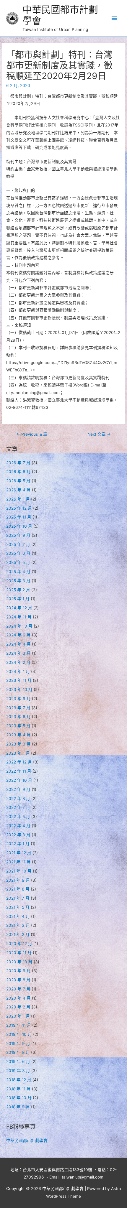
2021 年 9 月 (18, 880)
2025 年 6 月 (18, 553)
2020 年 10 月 (19, 962)
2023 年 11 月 (19, 680)
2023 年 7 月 (18, 707)
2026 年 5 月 (18, 480)
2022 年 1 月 (18, 843)
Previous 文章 (31, 434)
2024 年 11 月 (19, 617)
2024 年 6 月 (18, 635)
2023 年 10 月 (19, 689)
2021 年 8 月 (18, 889)
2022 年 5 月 (18, 816)
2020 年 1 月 (18, 1016)
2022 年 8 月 (18, 798)
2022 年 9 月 (18, 789)
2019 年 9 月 (18, 1043)
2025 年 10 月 (19, 526)
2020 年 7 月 (18, 989)
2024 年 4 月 (18, 644)
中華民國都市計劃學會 (60, 15)
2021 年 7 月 (18, 898)
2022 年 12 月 (19, 762)
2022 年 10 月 (19, 780)
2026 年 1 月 (18, 499)
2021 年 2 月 (18, 934)
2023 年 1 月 (18, 753)
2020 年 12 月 (19, 943)
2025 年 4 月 (18, 571)
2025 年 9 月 (18, 535)
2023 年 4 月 (18, 735)
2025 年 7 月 (18, 544)
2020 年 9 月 (18, 970)
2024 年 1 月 (18, 671)
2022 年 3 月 (18, 834)
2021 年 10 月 (19, 871)
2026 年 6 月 (18, 471)
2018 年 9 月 (18, 1107)
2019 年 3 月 (18, 1070)
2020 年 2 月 (18, 1007)
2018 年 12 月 (18, 1079)
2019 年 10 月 (19, 1034)
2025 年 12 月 (19, 508)
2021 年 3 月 (18, 925)
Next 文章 (99, 434)
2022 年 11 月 (18, 771)
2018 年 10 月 (19, 1097)
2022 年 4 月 (18, 825)
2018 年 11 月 (18, 1089)
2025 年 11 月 (18, 517)
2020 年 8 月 (18, 979)
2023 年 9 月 (18, 698)
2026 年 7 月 (18, 462)
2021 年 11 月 (18, 862)
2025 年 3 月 (18, 580)
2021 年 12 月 (18, 852)
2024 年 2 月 (18, 662)
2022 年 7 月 (18, 807)
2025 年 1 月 (18, 598)
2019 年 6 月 (18, 1061)
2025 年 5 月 (18, 562)
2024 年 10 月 (19, 626)
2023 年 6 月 (18, 716)
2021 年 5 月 (18, 907)
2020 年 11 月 (19, 952)
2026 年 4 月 (18, 490)
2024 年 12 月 (19, 607)
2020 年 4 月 (18, 998)
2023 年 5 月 (18, 725)
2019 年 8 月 (18, 1052)
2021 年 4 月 (18, 916)
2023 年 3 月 (18, 744)
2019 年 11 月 (18, 1025)
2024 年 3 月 (18, 653)
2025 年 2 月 (18, 589)
